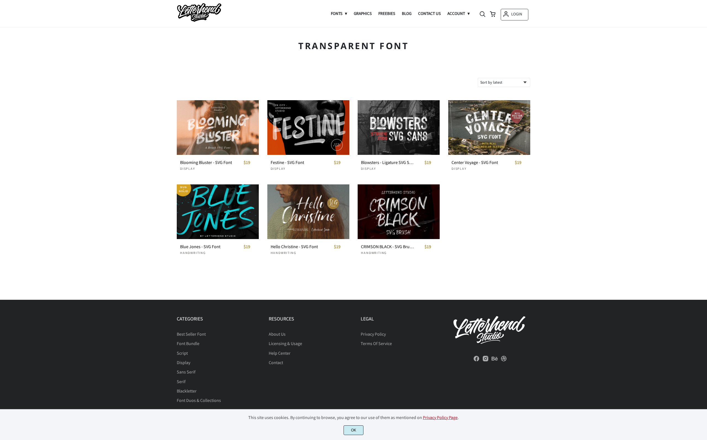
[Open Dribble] (503, 360)
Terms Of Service (376, 343)
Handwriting (193, 253)
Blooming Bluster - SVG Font (206, 162)
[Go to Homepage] (199, 20)
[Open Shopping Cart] (492, 14)
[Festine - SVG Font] (308, 127)
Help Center (280, 353)
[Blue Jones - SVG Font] (218, 211)
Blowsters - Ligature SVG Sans (387, 162)
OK (353, 430)
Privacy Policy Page (440, 417)
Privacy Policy (373, 334)
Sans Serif (186, 372)
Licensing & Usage (285, 343)
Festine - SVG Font (287, 162)
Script (182, 353)
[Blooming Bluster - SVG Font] (218, 127)
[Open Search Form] (482, 14)
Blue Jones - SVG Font (200, 246)
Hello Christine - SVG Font (294, 246)
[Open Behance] (494, 360)
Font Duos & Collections (199, 400)
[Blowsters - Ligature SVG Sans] (399, 127)
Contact (276, 362)
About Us (277, 334)
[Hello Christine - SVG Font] (308, 211)
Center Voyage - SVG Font (475, 162)
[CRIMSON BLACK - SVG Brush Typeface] (399, 211)
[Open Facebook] (476, 360)
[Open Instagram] (485, 360)
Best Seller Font (191, 334)
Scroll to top (702, 291)
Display (187, 168)
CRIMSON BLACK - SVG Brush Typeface (387, 246)
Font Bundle (188, 343)
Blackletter (187, 391)
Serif (181, 381)
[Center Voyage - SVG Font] (489, 127)
